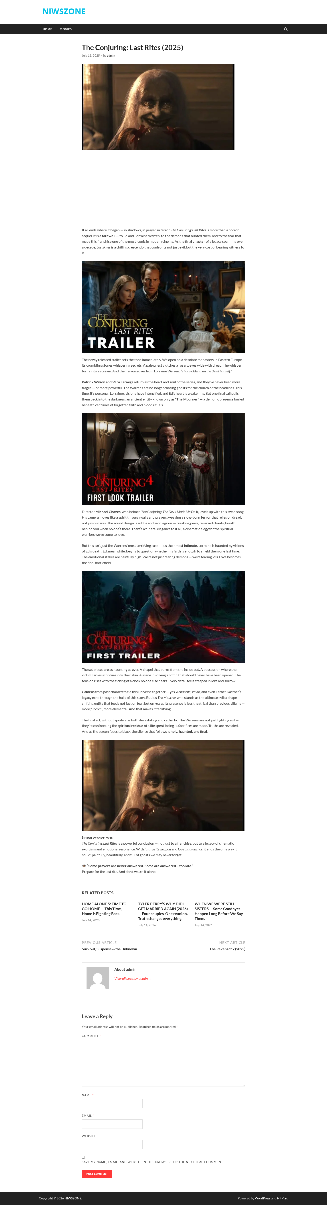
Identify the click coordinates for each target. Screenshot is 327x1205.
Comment (91, 1036)
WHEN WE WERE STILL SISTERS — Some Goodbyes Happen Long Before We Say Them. (219, 911)
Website (89, 1136)
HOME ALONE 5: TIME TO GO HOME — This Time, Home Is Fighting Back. (104, 908)
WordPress (262, 1198)
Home (47, 29)
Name (88, 1095)
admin (111, 55)
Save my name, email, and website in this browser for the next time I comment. (153, 1162)
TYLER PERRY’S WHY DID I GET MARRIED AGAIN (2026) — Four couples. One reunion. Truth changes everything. (163, 911)
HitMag (282, 1198)
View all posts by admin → (133, 978)
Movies (66, 29)
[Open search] (286, 29)
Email (88, 1115)
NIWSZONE (64, 11)
